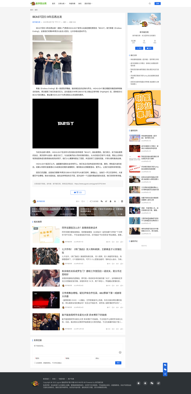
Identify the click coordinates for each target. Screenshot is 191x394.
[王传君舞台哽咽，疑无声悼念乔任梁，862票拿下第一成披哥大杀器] (46, 299)
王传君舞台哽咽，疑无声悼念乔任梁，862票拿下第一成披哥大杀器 (91, 295)
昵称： (37, 358)
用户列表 (71, 379)
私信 (150, 48)
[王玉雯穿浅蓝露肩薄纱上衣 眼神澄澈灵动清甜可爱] (134, 189)
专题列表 (72, 3)
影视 (53, 379)
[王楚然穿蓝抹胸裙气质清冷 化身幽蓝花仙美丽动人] (134, 220)
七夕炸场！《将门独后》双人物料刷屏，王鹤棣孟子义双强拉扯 (92, 251)
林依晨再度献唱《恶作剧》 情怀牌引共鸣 (145, 59)
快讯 (79, 3)
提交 (118, 363)
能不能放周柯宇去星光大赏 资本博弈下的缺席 (84, 315)
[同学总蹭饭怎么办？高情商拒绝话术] (46, 234)
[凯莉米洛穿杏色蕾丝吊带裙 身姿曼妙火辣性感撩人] (134, 179)
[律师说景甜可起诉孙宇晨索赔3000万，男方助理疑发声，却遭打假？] (134, 231)
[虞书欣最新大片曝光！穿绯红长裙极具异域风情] (134, 148)
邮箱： (68, 358)
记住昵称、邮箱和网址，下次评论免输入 (49, 363)
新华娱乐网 (36, 22)
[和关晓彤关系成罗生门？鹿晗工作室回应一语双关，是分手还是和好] (46, 278)
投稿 (157, 3)
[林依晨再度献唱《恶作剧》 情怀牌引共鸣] (134, 138)
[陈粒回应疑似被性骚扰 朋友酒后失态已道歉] (134, 158)
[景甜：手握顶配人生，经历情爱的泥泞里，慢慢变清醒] (134, 210)
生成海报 (95, 201)
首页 (53, 3)
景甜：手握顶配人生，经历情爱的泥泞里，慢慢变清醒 (149, 210)
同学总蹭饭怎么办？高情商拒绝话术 (79, 227)
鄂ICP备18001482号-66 (77, 382)
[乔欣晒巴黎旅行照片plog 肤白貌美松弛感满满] (134, 169)
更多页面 (88, 3)
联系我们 (46, 379)
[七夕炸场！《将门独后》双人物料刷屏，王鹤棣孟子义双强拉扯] (46, 256)
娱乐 (64, 22)
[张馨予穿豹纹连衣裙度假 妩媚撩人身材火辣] (134, 200)
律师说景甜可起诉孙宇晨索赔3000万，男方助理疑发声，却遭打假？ (149, 231)
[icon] (138, 383)
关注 (140, 48)
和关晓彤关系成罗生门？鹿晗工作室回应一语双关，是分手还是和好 (92, 273)
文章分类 (61, 3)
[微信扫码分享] (102, 201)
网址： (98, 358)
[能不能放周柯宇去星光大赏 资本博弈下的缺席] (46, 321)
